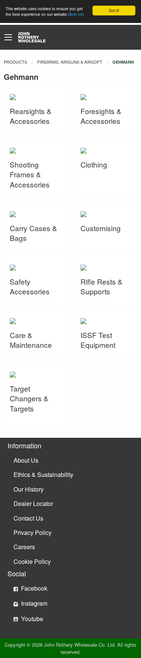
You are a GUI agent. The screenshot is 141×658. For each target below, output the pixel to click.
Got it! (114, 10)
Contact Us (28, 518)
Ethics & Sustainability (43, 474)
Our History (29, 489)
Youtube (31, 618)
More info (76, 14)
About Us (26, 460)
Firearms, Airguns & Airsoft (69, 62)
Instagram (33, 603)
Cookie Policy (32, 561)
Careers (24, 546)
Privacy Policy (33, 532)
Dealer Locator (33, 503)
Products (15, 62)
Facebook (33, 588)
